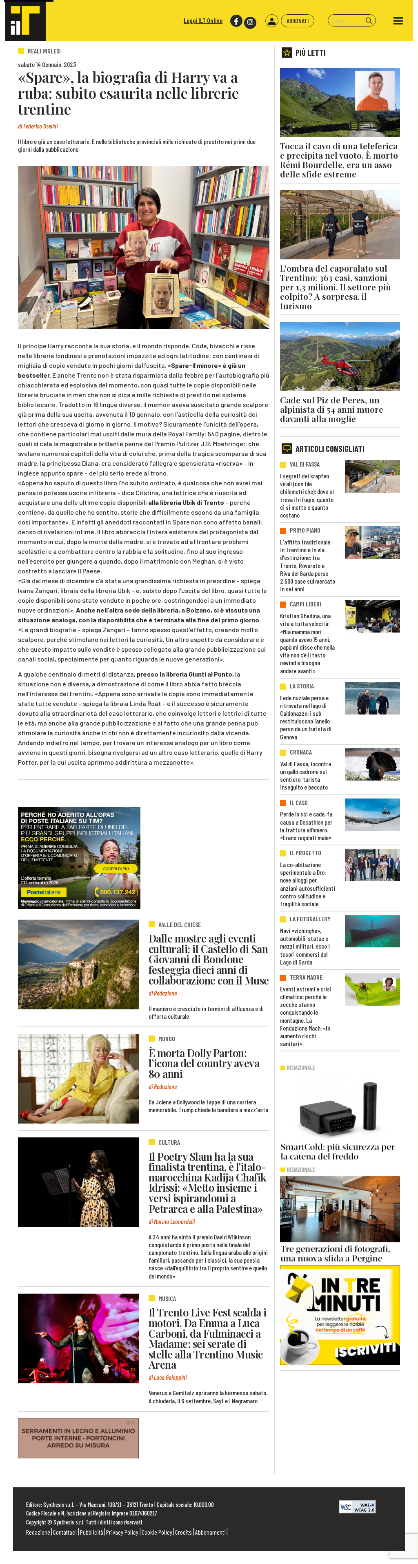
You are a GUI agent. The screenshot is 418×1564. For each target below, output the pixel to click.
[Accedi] (271, 20)
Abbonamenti (210, 1532)
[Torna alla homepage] (25, 20)
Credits (183, 1532)
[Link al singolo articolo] (78, 964)
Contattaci (65, 1532)
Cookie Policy (157, 1532)
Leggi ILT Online (203, 20)
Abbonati (298, 20)
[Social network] (235, 21)
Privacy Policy (122, 1532)
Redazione (38, 1532)
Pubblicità (91, 1532)
